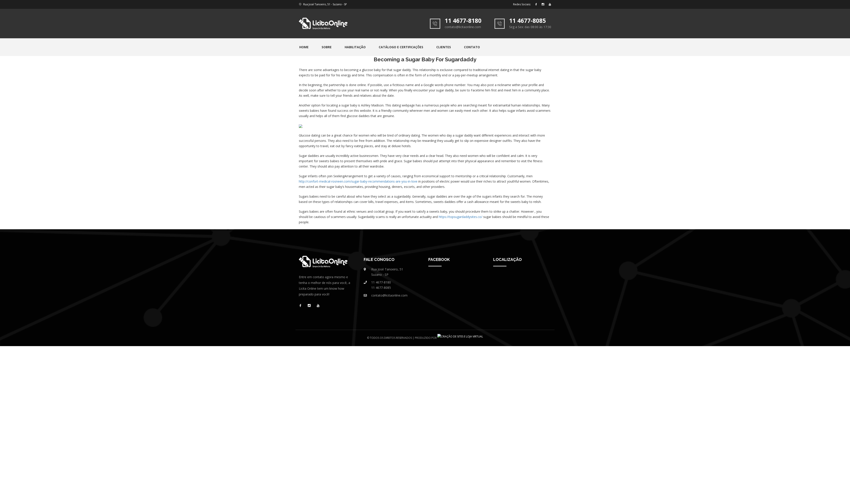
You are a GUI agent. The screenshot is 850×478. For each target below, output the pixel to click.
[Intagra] (309, 305)
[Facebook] (536, 4)
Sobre (327, 47)
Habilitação (355, 47)
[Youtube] (550, 4)
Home (304, 47)
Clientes (443, 47)
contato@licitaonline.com (389, 295)
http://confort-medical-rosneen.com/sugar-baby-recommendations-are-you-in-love (358, 181)
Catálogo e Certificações (401, 47)
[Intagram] (543, 4)
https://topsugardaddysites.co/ (460, 217)
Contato (472, 47)
